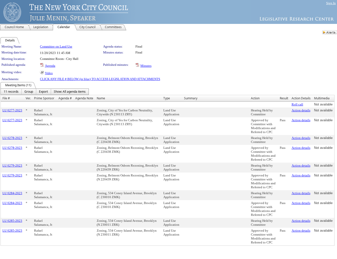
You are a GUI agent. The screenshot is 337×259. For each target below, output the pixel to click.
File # (6, 98)
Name (101, 98)
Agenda (50, 66)
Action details (301, 110)
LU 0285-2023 (12, 221)
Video (49, 73)
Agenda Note (84, 98)
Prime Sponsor (44, 98)
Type (166, 98)
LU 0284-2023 (12, 193)
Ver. (28, 98)
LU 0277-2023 (12, 110)
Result (284, 98)
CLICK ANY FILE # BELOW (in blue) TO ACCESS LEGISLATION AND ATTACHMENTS (100, 79)
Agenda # (65, 98)
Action (255, 98)
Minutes (145, 66)
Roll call (297, 104)
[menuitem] (11, 92)
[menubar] (44, 91)
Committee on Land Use (56, 46)
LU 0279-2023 (12, 165)
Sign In (331, 3)
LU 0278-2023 (12, 138)
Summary (190, 98)
